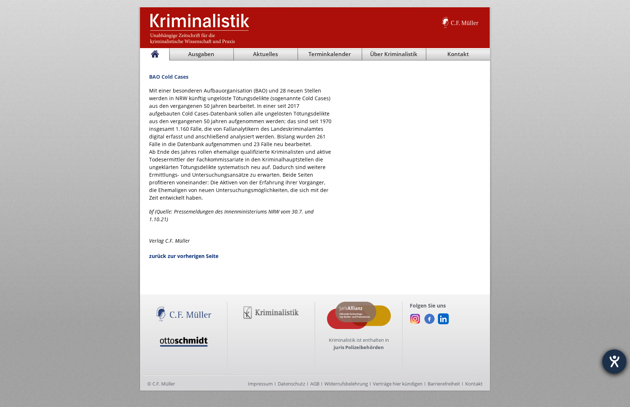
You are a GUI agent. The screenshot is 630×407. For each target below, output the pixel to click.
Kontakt (474, 383)
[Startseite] (154, 54)
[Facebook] (429, 317)
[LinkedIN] (443, 317)
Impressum (260, 383)
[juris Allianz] (359, 305)
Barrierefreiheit (444, 383)
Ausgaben (201, 54)
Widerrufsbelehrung (346, 383)
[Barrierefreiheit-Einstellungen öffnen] (614, 361)
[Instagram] (415, 317)
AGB (314, 383)
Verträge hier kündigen (398, 383)
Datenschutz (291, 383)
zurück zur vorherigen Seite (183, 256)
